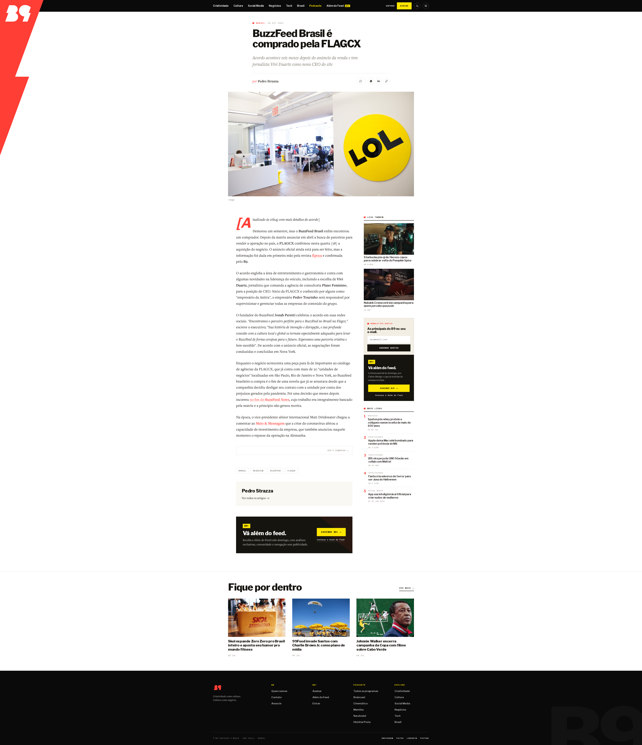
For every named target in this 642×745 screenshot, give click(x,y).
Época (317, 255)
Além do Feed (335, 5)
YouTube (424, 738)
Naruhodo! (359, 715)
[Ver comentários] (361, 81)
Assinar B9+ (331, 532)
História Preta (361, 722)
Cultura (238, 5)
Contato (276, 697)
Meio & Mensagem (270, 423)
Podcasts (315, 5)
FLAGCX (291, 470)
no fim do (269, 399)
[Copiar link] (386, 81)
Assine (404, 5)
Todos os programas (365, 691)
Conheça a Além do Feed (330, 539)
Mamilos (358, 709)
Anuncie (276, 703)
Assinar (317, 691)
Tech (289, 5)
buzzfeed (275, 470)
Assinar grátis (389, 347)
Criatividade (221, 5)
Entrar (390, 6)
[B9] (21, 6)
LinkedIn (412, 738)
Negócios (275, 5)
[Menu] (426, 6)
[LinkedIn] (379, 81)
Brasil (300, 5)
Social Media (256, 5)
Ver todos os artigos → (255, 498)
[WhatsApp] (371, 81)
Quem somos (279, 691)
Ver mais (406, 588)
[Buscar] (417, 6)
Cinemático (360, 703)
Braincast (359, 697)
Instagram (387, 738)
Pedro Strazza (268, 81)
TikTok (400, 738)
